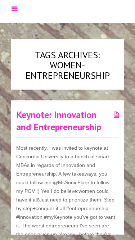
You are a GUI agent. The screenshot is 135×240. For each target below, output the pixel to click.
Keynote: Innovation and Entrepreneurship (58, 121)
